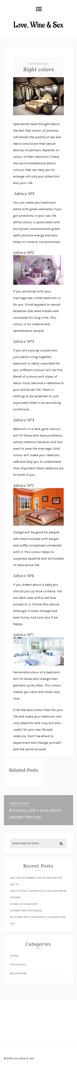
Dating (14, 955)
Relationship (18, 973)
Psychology (38, 63)
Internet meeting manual (26, 910)
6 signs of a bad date (23, 904)
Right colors (38, 69)
